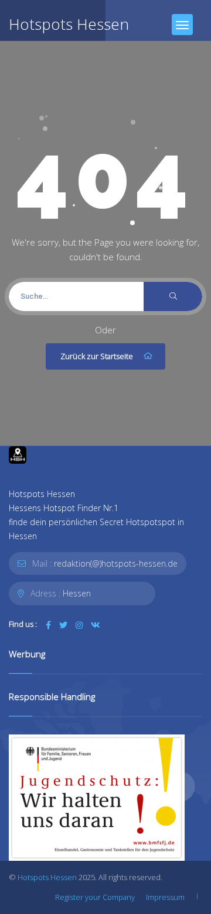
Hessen (77, 593)
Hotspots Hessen (47, 877)
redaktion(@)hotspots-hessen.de (116, 563)
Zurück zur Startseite (96, 356)
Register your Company (95, 897)
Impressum (165, 897)
